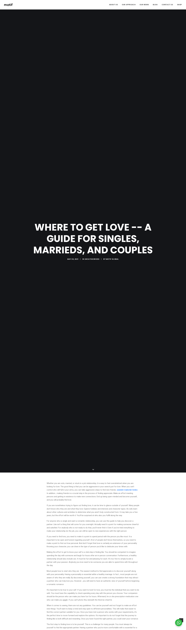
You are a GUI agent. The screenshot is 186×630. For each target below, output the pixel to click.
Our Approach (129, 5)
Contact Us (167, 5)
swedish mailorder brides (127, 490)
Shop (179, 5)
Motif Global (112, 259)
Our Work (144, 5)
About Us (113, 5)
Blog (155, 5)
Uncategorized (92, 259)
